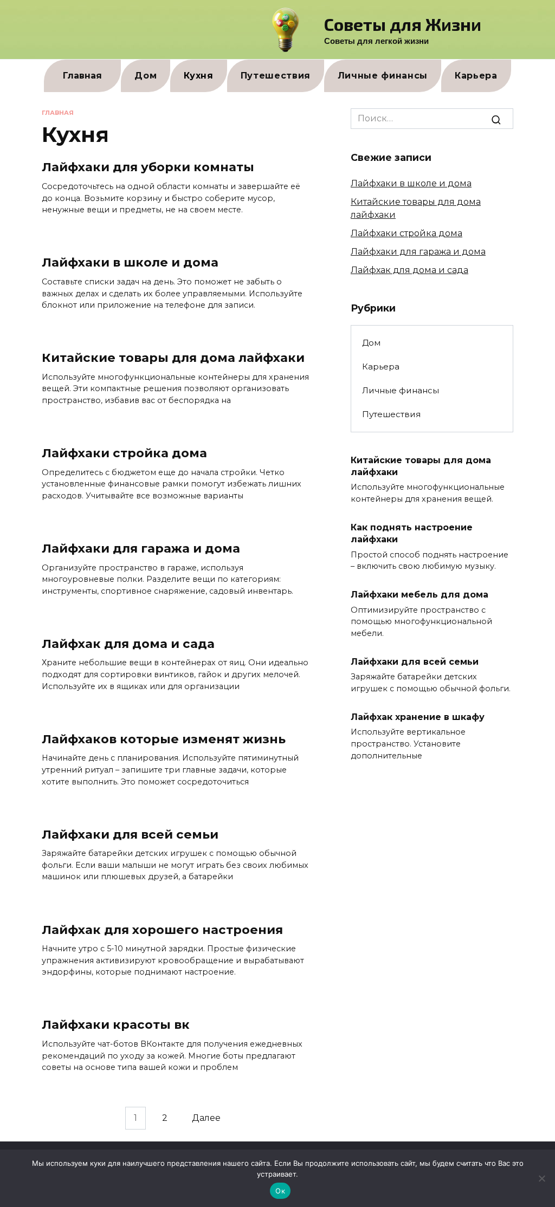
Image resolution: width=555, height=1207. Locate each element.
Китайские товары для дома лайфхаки (173, 357)
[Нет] (541, 1178)
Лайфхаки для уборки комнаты (148, 167)
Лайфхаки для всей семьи (130, 834)
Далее (206, 1118)
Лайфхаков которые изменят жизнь (164, 739)
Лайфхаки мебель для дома (419, 594)
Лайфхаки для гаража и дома (141, 548)
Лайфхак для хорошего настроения (162, 929)
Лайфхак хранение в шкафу (418, 717)
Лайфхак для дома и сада (128, 643)
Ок (280, 1190)
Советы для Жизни (402, 24)
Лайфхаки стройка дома (124, 452)
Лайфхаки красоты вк (116, 1025)
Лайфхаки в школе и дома (130, 262)
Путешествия (276, 75)
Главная (82, 75)
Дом (145, 75)
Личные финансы (383, 75)
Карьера (476, 75)
